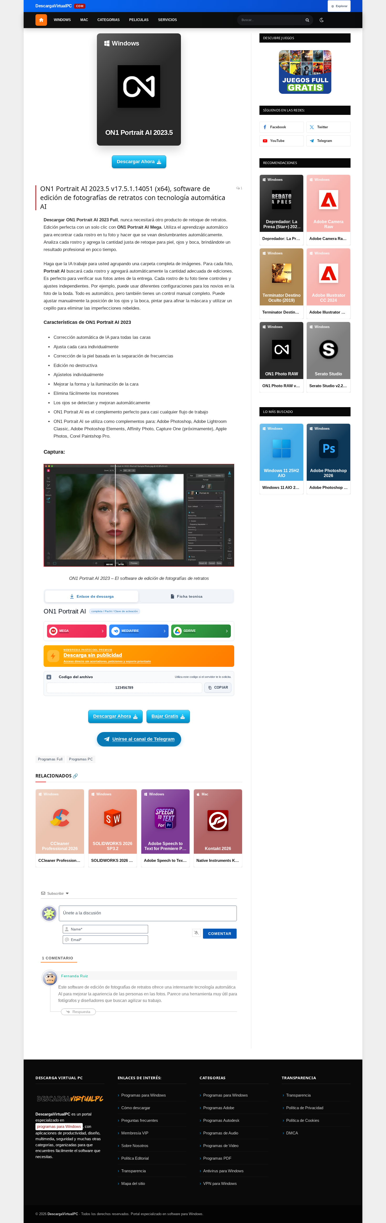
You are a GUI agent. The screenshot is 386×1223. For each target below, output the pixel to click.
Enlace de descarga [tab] (95, 596)
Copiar (221, 687)
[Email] (17, 258)
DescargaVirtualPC (63, 1214)
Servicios (167, 20)
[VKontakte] (17, 294)
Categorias (108, 20)
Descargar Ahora (136, 161)
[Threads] (17, 305)
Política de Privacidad (304, 1108)
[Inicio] (41, 20)
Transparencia (133, 1171)
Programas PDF (217, 1158)
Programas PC (81, 759)
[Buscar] (307, 20)
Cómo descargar (135, 1108)
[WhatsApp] (17, 282)
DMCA (292, 1133)
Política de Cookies (302, 1120)
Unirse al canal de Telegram (143, 739)
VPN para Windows (220, 1183)
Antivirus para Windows (223, 1171)
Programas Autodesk (221, 1120)
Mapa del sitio (133, 1183)
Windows (62, 20)
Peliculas (139, 20)
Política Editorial (135, 1158)
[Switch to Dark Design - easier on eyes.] (321, 19)
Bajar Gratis (165, 716)
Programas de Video (220, 1145)
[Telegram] (17, 270)
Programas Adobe (218, 1108)
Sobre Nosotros (134, 1145)
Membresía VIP (134, 1133)
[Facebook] (17, 223)
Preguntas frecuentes (139, 1120)
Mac (84, 20)
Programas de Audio (220, 1133)
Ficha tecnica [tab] (189, 596)
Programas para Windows (143, 1095)
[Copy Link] (17, 317)
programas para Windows (59, 1126)
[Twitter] (17, 234)
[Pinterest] (17, 246)
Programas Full (50, 759)
